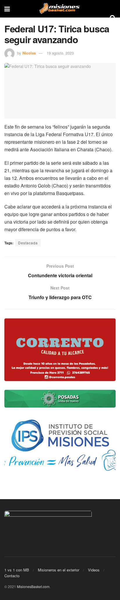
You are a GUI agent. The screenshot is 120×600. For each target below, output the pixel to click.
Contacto (12, 575)
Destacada (28, 242)
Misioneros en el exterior (58, 570)
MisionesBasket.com (33, 586)
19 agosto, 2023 (60, 53)
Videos (94, 570)
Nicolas (29, 53)
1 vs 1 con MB (16, 570)
